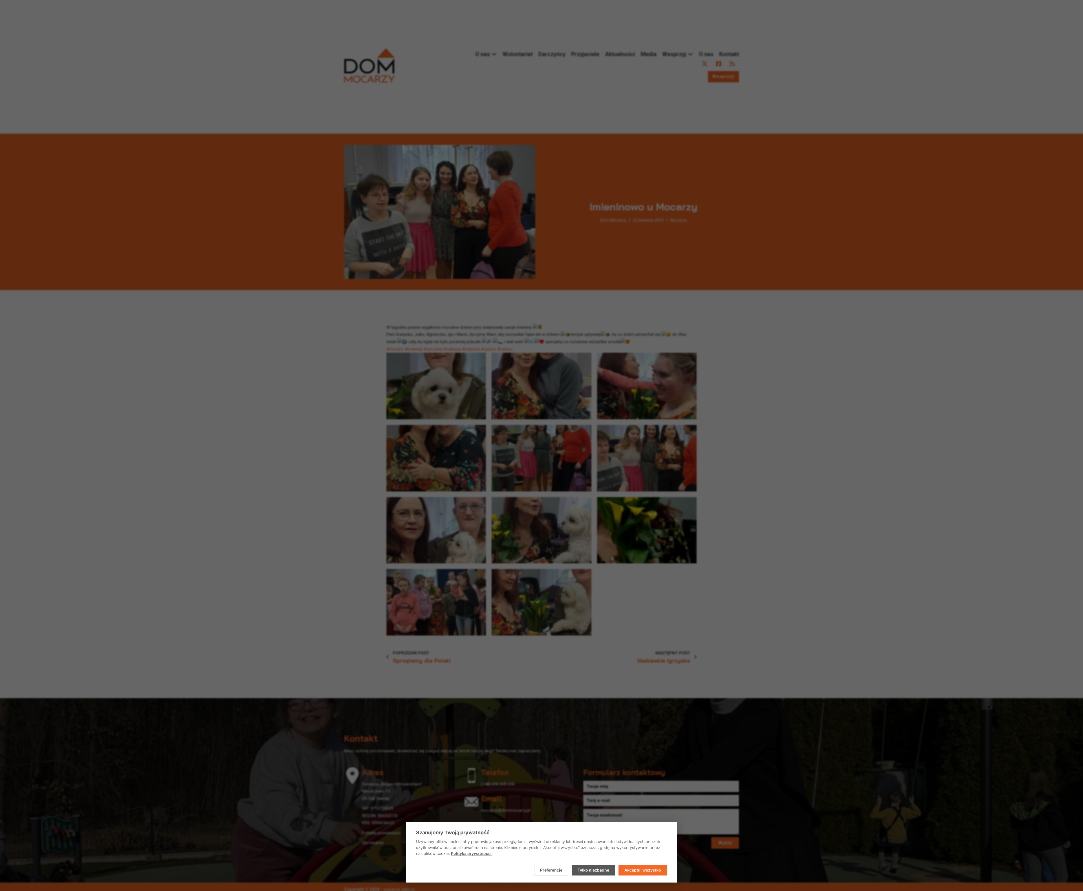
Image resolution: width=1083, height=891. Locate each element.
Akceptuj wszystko (642, 870)
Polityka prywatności (471, 853)
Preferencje (551, 870)
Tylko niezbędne (593, 870)
